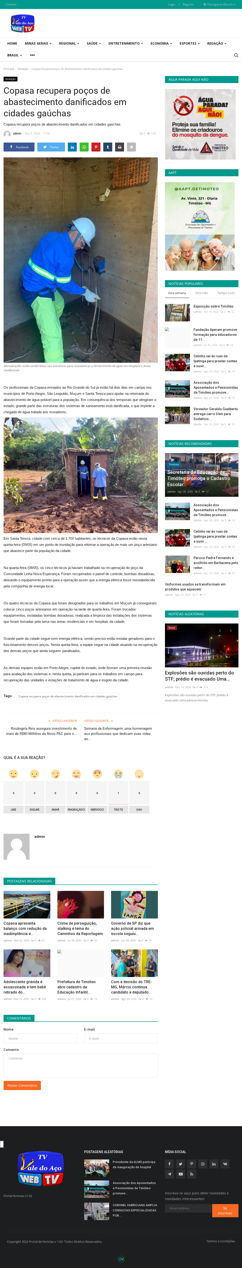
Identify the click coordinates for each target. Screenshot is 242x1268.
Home (12, 43)
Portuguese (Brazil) (219, 4)
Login (171, 4)
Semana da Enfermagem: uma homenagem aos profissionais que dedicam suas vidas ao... (118, 733)
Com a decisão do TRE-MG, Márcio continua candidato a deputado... (131, 987)
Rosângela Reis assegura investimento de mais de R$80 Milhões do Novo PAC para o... (41, 731)
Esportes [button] (188, 43)
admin (17, 133)
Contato (11, 4)
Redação (23, 69)
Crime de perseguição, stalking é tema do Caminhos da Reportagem (80, 928)
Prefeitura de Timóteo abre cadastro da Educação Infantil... (76, 987)
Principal (9, 69)
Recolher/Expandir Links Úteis (2, 1144)
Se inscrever (225, 1210)
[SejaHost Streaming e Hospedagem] (121, 1259)
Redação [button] (215, 43)
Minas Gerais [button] (37, 43)
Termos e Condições (221, 1241)
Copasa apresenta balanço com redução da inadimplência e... (25, 928)
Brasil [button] (13, 55)
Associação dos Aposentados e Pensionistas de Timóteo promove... (216, 387)
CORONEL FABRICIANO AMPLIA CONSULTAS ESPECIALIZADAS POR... (135, 1210)
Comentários (19, 1018)
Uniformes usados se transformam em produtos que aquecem (195, 586)
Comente (11, 1049)
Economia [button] (160, 43)
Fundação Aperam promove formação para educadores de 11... (215, 334)
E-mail (89, 1029)
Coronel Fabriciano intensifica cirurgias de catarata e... (197, 676)
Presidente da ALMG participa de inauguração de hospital (134, 1164)
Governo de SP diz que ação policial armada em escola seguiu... (132, 928)
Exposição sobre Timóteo (213, 306)
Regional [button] (68, 43)
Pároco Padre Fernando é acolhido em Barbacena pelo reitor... (216, 563)
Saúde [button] (93, 43)
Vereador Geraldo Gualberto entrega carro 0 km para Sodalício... (216, 414)
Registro (188, 4)
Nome (8, 1029)
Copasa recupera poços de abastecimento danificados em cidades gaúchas (67, 696)
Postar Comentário (22, 1085)
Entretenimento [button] (124, 43)
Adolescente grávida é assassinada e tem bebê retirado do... (25, 987)
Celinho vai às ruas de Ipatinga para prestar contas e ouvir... (215, 361)
